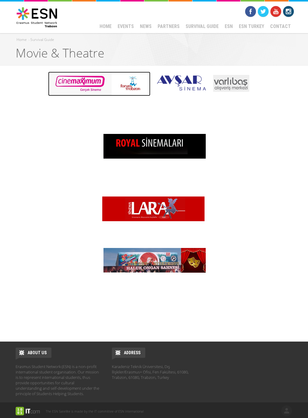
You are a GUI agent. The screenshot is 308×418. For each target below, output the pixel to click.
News (146, 26)
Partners (169, 26)
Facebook (250, 11)
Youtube (275, 11)
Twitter (263, 11)
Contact (280, 26)
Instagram (288, 11)
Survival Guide (202, 26)
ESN (229, 26)
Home (106, 26)
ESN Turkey (251, 26)
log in (286, 410)
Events (126, 26)
